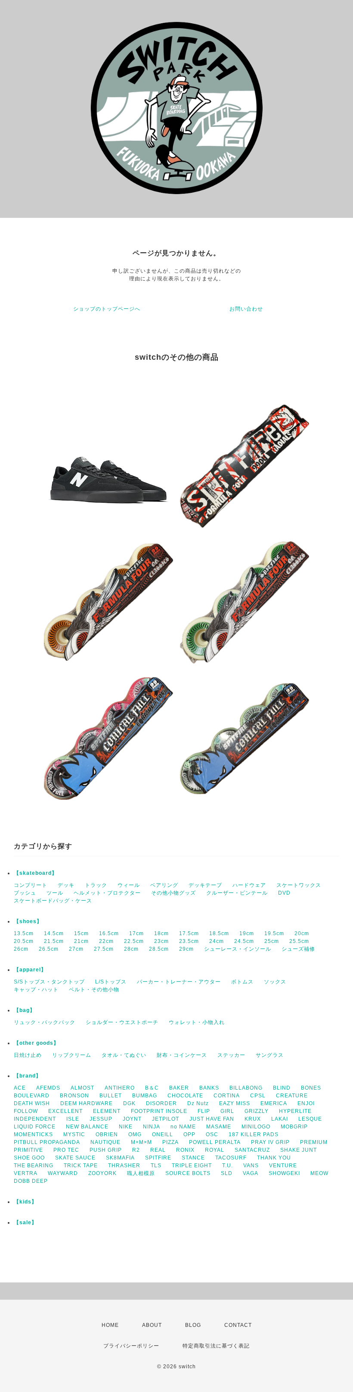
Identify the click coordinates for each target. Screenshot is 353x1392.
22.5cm (134, 941)
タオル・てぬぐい (124, 1055)
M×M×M (141, 1142)
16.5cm (109, 933)
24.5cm (244, 941)
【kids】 (25, 1202)
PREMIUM (314, 1142)
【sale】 (25, 1222)
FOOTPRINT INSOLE (159, 1111)
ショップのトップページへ (106, 309)
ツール (54, 893)
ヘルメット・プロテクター (107, 893)
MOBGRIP (294, 1127)
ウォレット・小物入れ (197, 1022)
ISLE (72, 1119)
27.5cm (104, 949)
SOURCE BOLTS (188, 1173)
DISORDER (161, 1103)
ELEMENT (107, 1111)
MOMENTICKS (33, 1134)
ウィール (129, 885)
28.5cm (159, 949)
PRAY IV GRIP (270, 1142)
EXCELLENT (65, 1111)
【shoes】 (28, 921)
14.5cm (54, 933)
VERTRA (25, 1173)
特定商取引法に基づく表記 (216, 1346)
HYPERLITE (295, 1111)
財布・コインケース (182, 1055)
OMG (135, 1134)
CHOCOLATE (185, 1096)
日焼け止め (28, 1055)
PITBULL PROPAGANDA (47, 1142)
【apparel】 (30, 970)
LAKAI (279, 1119)
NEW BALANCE (87, 1127)
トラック (96, 885)
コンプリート (30, 885)
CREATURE (292, 1096)
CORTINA (227, 1096)
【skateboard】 (35, 873)
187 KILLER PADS (254, 1134)
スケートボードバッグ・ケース (53, 901)
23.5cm (189, 941)
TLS (156, 1166)
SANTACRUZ (252, 1150)
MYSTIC (74, 1134)
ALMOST (82, 1088)
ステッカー (231, 1055)
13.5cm (24, 933)
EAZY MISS (234, 1103)
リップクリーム (71, 1055)
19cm (246, 933)
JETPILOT (165, 1119)
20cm (301, 933)
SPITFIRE (158, 1158)
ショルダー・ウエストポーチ (122, 1022)
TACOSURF (231, 1158)
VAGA (250, 1173)
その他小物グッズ (173, 893)
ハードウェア (249, 885)
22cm (106, 941)
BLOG (193, 1325)
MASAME (218, 1127)
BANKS (209, 1088)
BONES (311, 1088)
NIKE (126, 1127)
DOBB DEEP (31, 1181)
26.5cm (49, 949)
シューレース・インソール (237, 949)
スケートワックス (298, 885)
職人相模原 (141, 1173)
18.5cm (219, 933)
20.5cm (24, 941)
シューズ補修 (298, 949)
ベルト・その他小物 (94, 990)
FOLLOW (26, 1111)
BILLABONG (246, 1088)
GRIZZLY (257, 1111)
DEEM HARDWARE (86, 1103)
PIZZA (170, 1142)
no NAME (183, 1127)
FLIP (204, 1111)
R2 (136, 1150)
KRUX (253, 1119)
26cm (21, 949)
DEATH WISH (32, 1103)
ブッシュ (25, 893)
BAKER (179, 1088)
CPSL (258, 1096)
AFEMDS (48, 1088)
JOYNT (132, 1119)
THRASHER (124, 1166)
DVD (284, 893)
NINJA (151, 1127)
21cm (81, 941)
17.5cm (189, 933)
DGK (129, 1103)
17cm (136, 933)
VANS (251, 1166)
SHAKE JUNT (298, 1150)
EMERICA (273, 1103)
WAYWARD (63, 1173)
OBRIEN (107, 1134)
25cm (271, 941)
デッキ (66, 885)
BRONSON (74, 1096)
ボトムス (242, 982)
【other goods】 (36, 1043)
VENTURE (283, 1166)
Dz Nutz (198, 1103)
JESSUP (101, 1119)
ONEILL (162, 1134)
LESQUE (310, 1119)
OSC (212, 1134)
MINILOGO (256, 1127)
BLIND (282, 1088)
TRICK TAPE (81, 1166)
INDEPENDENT (35, 1119)
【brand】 (27, 1076)
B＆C (152, 1088)
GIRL (227, 1111)
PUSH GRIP (106, 1150)
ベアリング (164, 885)
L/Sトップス (111, 982)
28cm (131, 949)
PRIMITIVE (28, 1150)
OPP (189, 1134)
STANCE (193, 1158)
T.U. (227, 1166)
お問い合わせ (246, 309)
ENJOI (306, 1103)
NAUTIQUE (105, 1142)
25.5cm (299, 941)
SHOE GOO (29, 1158)
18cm (161, 933)
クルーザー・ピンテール (237, 893)
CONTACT (238, 1325)
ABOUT (152, 1325)
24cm (216, 941)
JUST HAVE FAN (211, 1119)
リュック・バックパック (44, 1022)
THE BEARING (33, 1166)
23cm (161, 941)
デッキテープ (205, 885)
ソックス (275, 982)
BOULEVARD (32, 1096)
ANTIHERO (120, 1088)
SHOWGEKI (284, 1173)
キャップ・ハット (36, 990)
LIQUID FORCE (35, 1127)
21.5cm (54, 941)
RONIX (185, 1150)
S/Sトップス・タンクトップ (49, 982)
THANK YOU (274, 1158)
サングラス (270, 1055)
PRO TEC (66, 1150)
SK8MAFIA (120, 1158)
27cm (76, 949)
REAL (158, 1150)
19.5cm (274, 933)
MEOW (319, 1173)
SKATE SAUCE (75, 1158)
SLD (226, 1173)
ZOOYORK (102, 1173)
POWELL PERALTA (215, 1142)
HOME (110, 1325)
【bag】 (24, 1010)
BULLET (110, 1096)
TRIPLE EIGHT (192, 1166)
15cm (81, 933)
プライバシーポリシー (131, 1346)
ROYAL (214, 1150)
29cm (186, 949)
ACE (20, 1088)
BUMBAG (144, 1096)
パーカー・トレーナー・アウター (179, 982)
